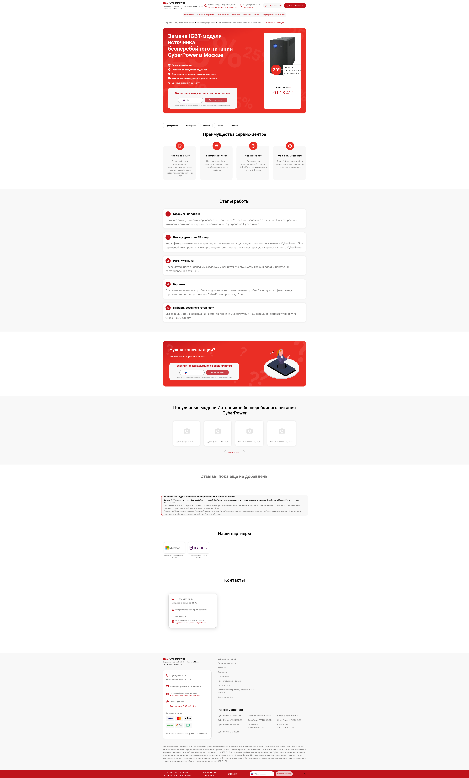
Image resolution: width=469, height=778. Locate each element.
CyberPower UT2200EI (228, 731)
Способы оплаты (226, 697)
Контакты (247, 15)
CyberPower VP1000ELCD (289, 720)
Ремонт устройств (206, 15)
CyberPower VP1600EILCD (230, 720)
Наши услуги (224, 685)
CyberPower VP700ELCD (229, 715)
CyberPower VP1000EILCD (230, 724)
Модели (206, 125)
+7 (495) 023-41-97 (252, 4)
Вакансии (236, 15)
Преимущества (172, 125)
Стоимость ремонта (227, 659)
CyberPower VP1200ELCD (259, 720)
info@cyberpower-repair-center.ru (191, 609)
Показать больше (234, 452)
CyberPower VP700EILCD (259, 715)
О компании (189, 15)
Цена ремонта (223, 15)
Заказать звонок (296, 5)
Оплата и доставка (227, 663)
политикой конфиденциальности (220, 105)
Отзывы (257, 15)
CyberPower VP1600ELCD (289, 715)
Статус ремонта (274, 5)
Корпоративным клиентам (274, 15)
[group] (174, 550)
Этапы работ (191, 125)
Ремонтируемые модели (229, 681)
